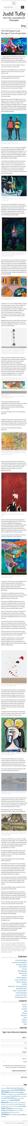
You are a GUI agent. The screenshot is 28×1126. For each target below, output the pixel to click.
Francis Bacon (14, 1096)
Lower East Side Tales (21, 980)
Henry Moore (7, 1100)
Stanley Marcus (4, 950)
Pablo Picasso (18, 948)
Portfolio (24, 984)
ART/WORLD (23, 967)
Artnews (24, 969)
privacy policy (20, 1123)
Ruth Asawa (18, 949)
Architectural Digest (21, 960)
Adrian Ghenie (4, 1088)
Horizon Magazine (22, 977)
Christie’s (5, 1092)
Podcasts (24, 1019)
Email (25, 1052)
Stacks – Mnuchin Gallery (20, 990)
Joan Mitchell (16, 946)
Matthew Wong (22, 946)
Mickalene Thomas (5, 948)
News (25, 1017)
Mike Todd (12, 948)
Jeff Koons (11, 1102)
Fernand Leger (7, 1096)
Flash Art (24, 975)
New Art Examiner (22, 982)
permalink (10, 952)
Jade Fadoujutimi (8, 946)
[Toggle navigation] (14, 3)
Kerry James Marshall (8, 1104)
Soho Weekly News (21, 988)
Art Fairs (24, 1004)
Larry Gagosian (15, 1104)
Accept (25, 1061)
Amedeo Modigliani (10, 1090)
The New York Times (21, 995)
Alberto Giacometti (12, 1088)
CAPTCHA (24, 1077)
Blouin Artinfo (23, 973)
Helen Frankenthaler (17, 945)
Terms (24, 1059)
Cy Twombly (19, 944)
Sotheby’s (24, 949)
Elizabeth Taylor (8, 945)
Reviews (24, 1022)
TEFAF (11, 1114)
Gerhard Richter (10, 1098)
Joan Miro (16, 1102)
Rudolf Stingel (11, 1112)
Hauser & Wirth (19, 1098)
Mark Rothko (22, 1106)
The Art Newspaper (21, 993)
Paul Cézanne (15, 1108)
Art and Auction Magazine (19, 962)
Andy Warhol (13, 944)
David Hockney (21, 1094)
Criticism (24, 1013)
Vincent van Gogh (12, 950)
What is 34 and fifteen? (19, 1071)
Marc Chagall (10, 1106)
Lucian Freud (22, 1104)
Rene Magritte (10, 1110)
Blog (13, 942)
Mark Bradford (16, 1106)
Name (24, 1037)
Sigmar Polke (17, 1112)
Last (26, 1048)
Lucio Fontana (4, 1106)
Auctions (24, 1009)
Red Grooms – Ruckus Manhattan (17, 986)
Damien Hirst (14, 1094)
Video (25, 1024)
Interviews (24, 1015)
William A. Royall (20, 950)
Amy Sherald (7, 944)
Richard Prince (17, 1110)
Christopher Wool (14, 1092)
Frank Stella (21, 1096)
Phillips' (5, 949)
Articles (24, 1006)
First (25, 1043)
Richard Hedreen (11, 949)
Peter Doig (20, 1108)
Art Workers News (21, 964)
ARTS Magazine (22, 971)
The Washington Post (21, 997)
